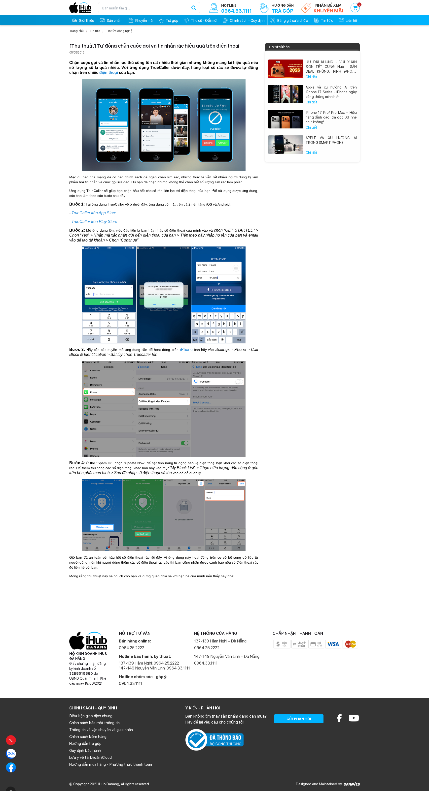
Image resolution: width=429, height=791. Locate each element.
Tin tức (95, 31)
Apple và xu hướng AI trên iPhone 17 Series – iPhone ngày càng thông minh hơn (331, 92)
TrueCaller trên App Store (94, 213)
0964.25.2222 (131, 647)
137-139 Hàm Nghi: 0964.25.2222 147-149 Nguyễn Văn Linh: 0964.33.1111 (154, 665)
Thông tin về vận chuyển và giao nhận (101, 730)
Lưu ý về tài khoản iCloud (90, 757)
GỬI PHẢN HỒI (298, 719)
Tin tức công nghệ (119, 31)
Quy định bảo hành (85, 750)
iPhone (186, 349)
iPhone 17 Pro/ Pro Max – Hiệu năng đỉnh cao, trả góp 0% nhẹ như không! (331, 117)
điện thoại (108, 72)
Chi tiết (311, 77)
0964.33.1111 (130, 683)
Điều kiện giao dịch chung (90, 716)
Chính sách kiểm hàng (88, 736)
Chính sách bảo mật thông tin (94, 723)
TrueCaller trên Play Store (94, 221)
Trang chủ (76, 31)
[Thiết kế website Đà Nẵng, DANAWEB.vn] (351, 784)
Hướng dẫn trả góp (85, 743)
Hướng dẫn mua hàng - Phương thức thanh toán (110, 764)
